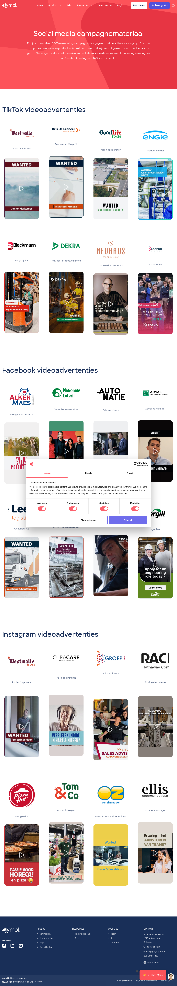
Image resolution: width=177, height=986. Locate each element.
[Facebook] (4, 946)
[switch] (73, 508)
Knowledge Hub (83, 934)
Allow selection (88, 520)
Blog (77, 938)
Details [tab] (88, 473)
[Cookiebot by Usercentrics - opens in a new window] (135, 464)
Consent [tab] (47, 473)
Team (113, 934)
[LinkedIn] (12, 946)
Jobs (113, 938)
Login (120, 5)
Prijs (69, 5)
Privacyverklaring (124, 980)
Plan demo (139, 5)
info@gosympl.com (155, 951)
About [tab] (130, 473)
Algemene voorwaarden (146, 980)
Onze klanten (46, 947)
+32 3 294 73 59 (153, 947)
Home (40, 5)
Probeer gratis (160, 5)
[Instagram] (21, 946)
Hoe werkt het (46, 938)
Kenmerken (45, 934)
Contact (115, 942)
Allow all (128, 520)
